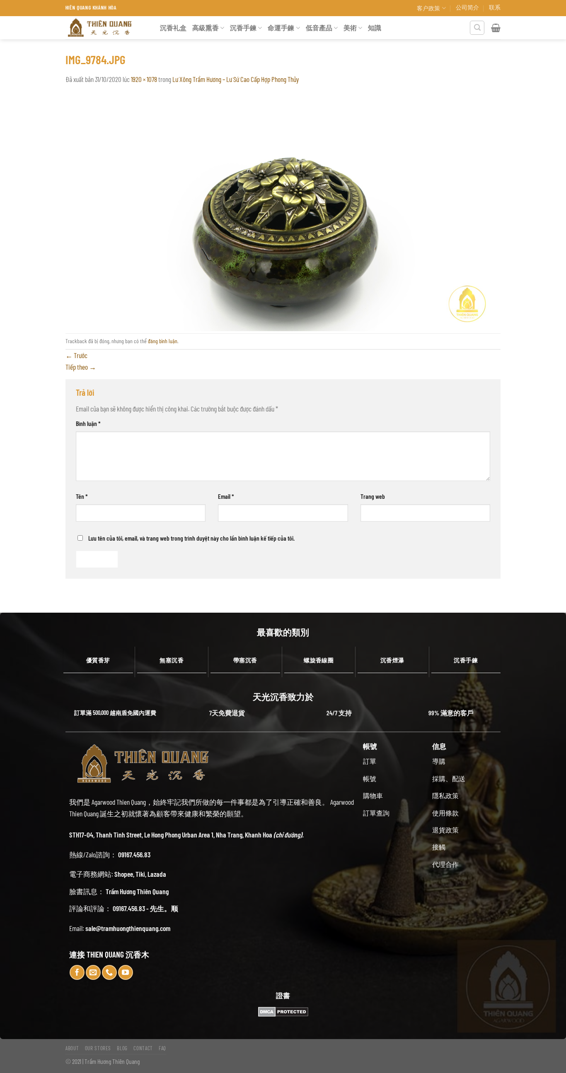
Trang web (372, 496)
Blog (122, 1048)
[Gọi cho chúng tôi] (109, 972)
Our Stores (98, 1048)
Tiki (140, 874)
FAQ (162, 1048)
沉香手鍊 (243, 27)
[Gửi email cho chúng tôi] (93, 972)
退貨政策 (445, 830)
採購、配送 (448, 778)
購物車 (373, 795)
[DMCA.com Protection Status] (283, 1012)
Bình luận (88, 423)
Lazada (157, 874)
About (72, 1048)
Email (226, 496)
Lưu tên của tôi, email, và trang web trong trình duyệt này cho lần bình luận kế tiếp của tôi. (191, 538)
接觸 (438, 847)
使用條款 (445, 813)
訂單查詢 (376, 813)
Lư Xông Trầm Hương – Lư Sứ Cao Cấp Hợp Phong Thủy (235, 79)
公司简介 (467, 7)
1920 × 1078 (144, 79)
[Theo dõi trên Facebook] (77, 972)
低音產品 (319, 27)
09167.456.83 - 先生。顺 (145, 908)
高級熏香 (205, 27)
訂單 (369, 761)
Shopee (123, 874)
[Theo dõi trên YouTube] (125, 972)
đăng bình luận (162, 340)
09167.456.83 (134, 854)
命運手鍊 (281, 27)
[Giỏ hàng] (496, 28)
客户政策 (428, 8)
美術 (350, 27)
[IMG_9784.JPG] (283, 208)
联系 (495, 7)
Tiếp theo (80, 367)
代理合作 (445, 864)
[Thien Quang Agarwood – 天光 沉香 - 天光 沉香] (106, 27)
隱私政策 (445, 795)
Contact (143, 1048)
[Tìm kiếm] (477, 28)
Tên (82, 496)
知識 (374, 27)
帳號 (369, 778)
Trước (76, 355)
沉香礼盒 (173, 27)
